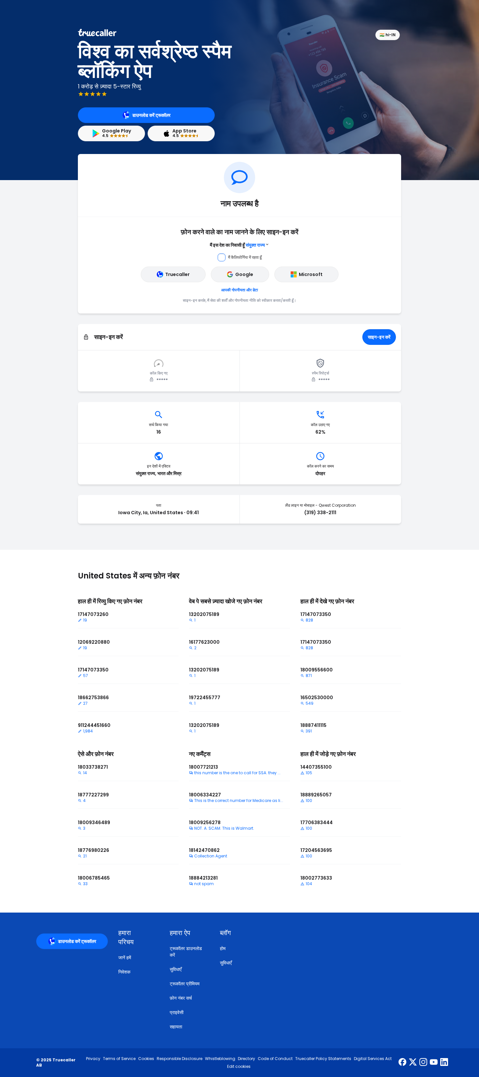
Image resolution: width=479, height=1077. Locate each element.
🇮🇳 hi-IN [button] (388, 35)
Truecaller (177, 274)
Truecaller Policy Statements (323, 1058)
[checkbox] (136, 937)
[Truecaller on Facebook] (402, 1062)
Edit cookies (239, 1066)
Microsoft (311, 274)
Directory (246, 1058)
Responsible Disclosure (179, 1058)
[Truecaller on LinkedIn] (444, 1062)
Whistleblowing (220, 1058)
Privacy (93, 1058)
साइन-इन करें (379, 337)
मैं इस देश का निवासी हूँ (237, 245)
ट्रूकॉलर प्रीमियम (184, 983)
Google (244, 274)
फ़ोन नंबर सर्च (181, 998)
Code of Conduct (275, 1058)
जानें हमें (124, 957)
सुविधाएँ (175, 969)
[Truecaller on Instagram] (423, 1062)
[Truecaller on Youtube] (434, 1062)
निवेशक (124, 972)
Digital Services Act (373, 1058)
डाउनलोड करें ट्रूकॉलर (151, 115)
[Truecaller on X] (413, 1062)
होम (222, 948)
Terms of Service (119, 1058)
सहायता (176, 1026)
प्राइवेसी (176, 1012)
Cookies (146, 1058)
